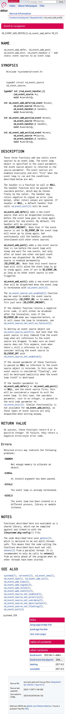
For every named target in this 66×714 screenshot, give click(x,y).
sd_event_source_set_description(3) (25, 603)
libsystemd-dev (36, 18)
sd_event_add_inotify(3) (18, 591)
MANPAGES (14, 1)
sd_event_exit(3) (21, 206)
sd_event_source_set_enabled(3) (27, 293)
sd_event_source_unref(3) (19, 332)
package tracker (39, 629)
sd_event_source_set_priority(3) (23, 597)
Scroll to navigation (14, 26)
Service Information (20, 13)
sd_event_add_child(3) (17, 588)
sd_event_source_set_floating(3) (23, 606)
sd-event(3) (26, 575)
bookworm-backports (19, 18)
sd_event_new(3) (44, 575)
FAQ (42, 5)
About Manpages (27, 5)
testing (34, 664)
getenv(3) (45, 538)
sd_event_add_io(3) (36, 578)
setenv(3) (9, 550)
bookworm (36, 655)
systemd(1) (10, 575)
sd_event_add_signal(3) (17, 584)
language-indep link (41, 624)
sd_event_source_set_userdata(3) (23, 600)
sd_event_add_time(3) (16, 581)
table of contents (40, 642)
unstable (35, 668)
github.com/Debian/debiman (39, 706)
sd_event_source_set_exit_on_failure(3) (27, 323)
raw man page (38, 634)
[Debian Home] (4, 6)
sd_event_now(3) (13, 578)
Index (12, 5)
